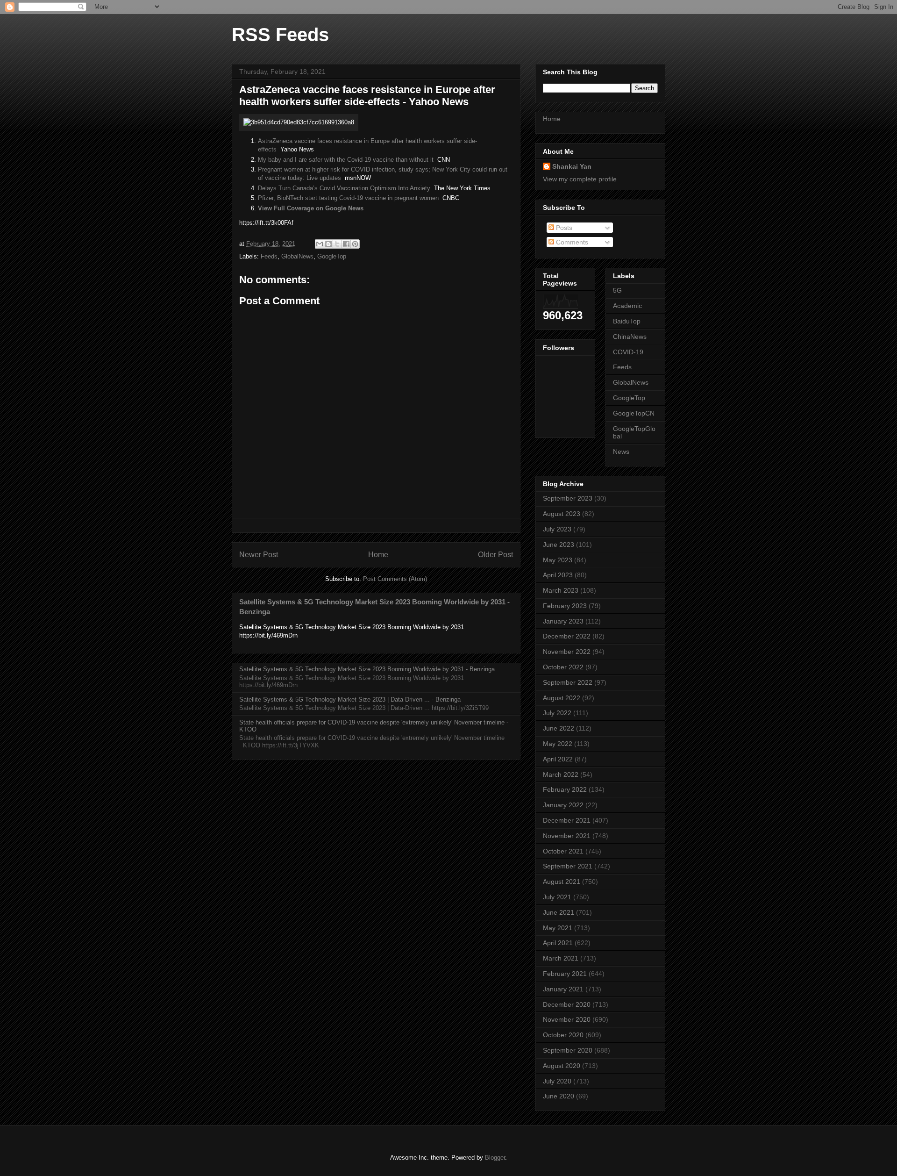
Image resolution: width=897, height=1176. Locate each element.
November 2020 (567, 1019)
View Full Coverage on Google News (310, 208)
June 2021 (558, 912)
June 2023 (558, 544)
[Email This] (319, 244)
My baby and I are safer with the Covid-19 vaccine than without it (346, 159)
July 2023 (557, 529)
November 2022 (567, 651)
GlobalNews (297, 256)
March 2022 (560, 774)
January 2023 (563, 621)
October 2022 (563, 667)
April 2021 (558, 943)
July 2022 (557, 713)
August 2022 (561, 698)
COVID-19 (628, 352)
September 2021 (567, 866)
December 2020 (567, 1004)
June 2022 (558, 728)
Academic (627, 305)
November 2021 (567, 835)
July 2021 (557, 897)
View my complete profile (580, 179)
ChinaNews (630, 336)
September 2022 (567, 682)
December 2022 (567, 636)
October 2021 (563, 851)
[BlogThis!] (328, 244)
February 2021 (565, 973)
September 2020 (567, 1050)
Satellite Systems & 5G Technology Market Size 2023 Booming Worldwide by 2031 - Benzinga (367, 669)
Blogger (495, 1157)
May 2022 (557, 743)
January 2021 (563, 989)
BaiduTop (627, 321)
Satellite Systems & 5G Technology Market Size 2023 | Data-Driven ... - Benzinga (350, 699)
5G (617, 290)
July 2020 (557, 1081)
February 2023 (565, 606)
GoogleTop (331, 256)
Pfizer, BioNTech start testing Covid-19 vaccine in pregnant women (348, 197)
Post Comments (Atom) (395, 578)
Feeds (269, 256)
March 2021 (560, 958)
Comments (571, 242)
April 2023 (558, 575)
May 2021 (557, 928)
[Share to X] (337, 244)
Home (378, 555)
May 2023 (557, 560)
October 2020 (563, 1035)
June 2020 (558, 1096)
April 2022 (558, 759)
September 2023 (567, 498)
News (621, 451)
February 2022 (565, 789)
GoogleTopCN (634, 413)
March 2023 (560, 590)
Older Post (495, 555)
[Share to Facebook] (346, 244)
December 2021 (567, 820)
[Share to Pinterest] (355, 244)
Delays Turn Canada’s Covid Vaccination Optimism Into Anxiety (344, 188)
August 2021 (561, 881)
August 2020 (561, 1065)
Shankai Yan (571, 166)
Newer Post (258, 555)
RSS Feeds (280, 34)
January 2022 (563, 805)
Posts (563, 227)
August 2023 (561, 513)
